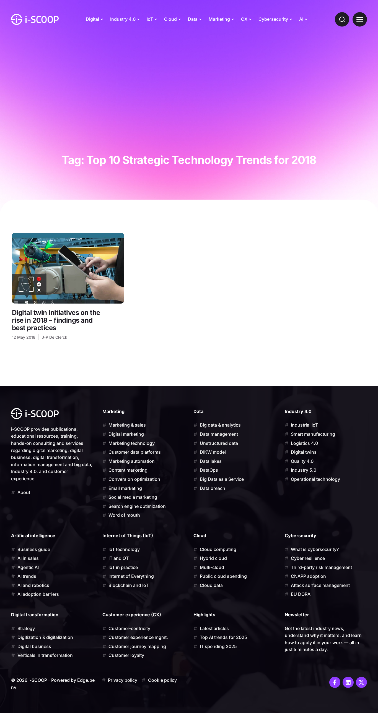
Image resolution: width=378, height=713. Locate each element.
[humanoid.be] (35, 19)
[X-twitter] (361, 682)
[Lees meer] (68, 268)
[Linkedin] (348, 682)
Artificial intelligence (33, 535)
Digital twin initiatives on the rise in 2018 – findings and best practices (56, 320)
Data (193, 19)
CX (244, 19)
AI (301, 19)
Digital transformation (34, 614)
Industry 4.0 (123, 19)
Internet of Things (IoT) (127, 535)
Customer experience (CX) (131, 614)
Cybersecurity (273, 19)
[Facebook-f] (334, 682)
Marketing (219, 19)
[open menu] (360, 19)
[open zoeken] (342, 19)
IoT (150, 19)
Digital (92, 19)
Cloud (170, 19)
